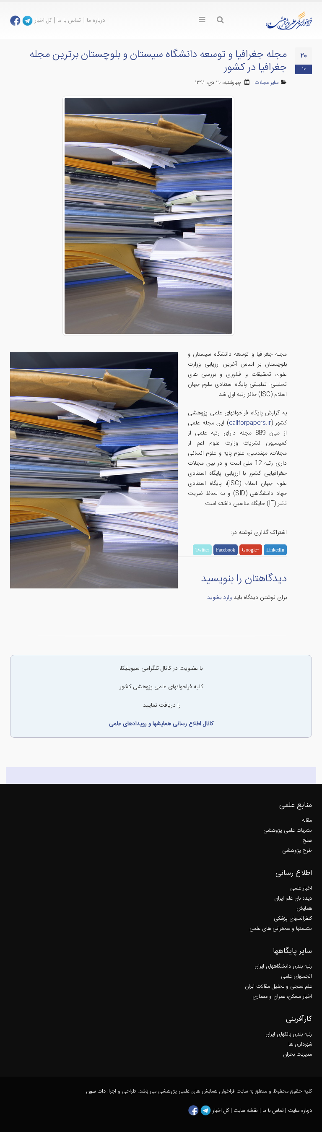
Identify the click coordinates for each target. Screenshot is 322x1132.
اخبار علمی (301, 888)
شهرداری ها (300, 1044)
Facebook (225, 550)
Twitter (202, 550)
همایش (304, 908)
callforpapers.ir (250, 423)
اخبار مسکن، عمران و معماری (282, 996)
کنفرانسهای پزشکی (293, 918)
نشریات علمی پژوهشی (287, 830)
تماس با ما (69, 20)
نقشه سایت (247, 1110)
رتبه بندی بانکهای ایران (288, 1034)
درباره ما (96, 20)
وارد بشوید (219, 598)
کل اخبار (43, 20)
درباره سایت (300, 1110)
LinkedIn (275, 550)
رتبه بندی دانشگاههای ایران (283, 966)
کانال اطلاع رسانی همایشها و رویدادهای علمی (161, 724)
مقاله (307, 820)
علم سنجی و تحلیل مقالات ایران (278, 986)
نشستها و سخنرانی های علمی (280, 928)
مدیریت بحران (297, 1054)
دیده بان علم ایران (293, 898)
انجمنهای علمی (296, 976)
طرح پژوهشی (297, 850)
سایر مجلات (266, 82)
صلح (307, 840)
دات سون (96, 1091)
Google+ (251, 550)
